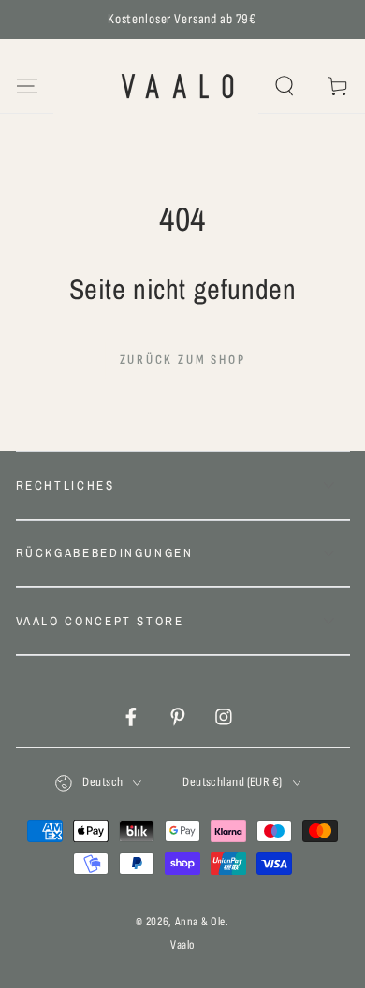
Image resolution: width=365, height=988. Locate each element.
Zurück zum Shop (183, 359)
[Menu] (26, 86)
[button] (285, 86)
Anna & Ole (200, 921)
